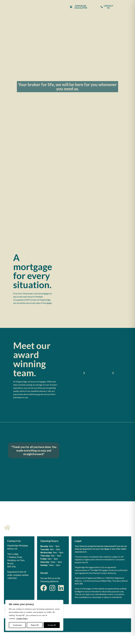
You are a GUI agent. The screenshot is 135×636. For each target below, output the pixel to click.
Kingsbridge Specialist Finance (84, 17)
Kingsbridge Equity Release (118, 17)
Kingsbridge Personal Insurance (50, 17)
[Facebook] (43, 588)
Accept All (52, 625)
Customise (17, 625)
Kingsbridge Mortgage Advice (17, 17)
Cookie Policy (22, 618)
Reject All (34, 625)
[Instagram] (52, 588)
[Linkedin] (61, 588)
